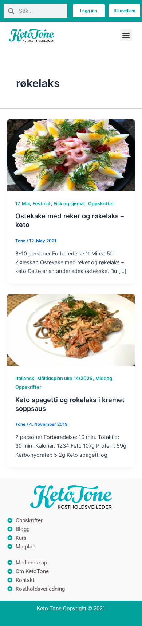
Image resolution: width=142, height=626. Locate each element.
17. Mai (22, 203)
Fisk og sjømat (69, 203)
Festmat (42, 203)
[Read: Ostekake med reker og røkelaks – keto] (71, 154)
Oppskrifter (101, 203)
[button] (126, 35)
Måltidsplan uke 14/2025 (64, 378)
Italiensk (24, 378)
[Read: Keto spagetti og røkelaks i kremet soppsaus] (71, 329)
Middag (103, 378)
